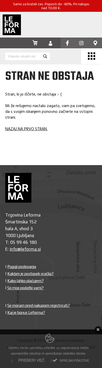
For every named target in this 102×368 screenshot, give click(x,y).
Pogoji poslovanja (21, 266)
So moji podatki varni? (25, 288)
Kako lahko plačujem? (25, 280)
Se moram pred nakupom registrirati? (38, 305)
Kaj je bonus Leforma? (26, 312)
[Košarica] (35, 43)
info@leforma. (24, 249)
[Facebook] (67, 43)
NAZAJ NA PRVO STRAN (26, 129)
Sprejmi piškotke (74, 360)
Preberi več (31, 360)
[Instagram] (81, 43)
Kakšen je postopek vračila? (30, 273)
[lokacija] (95, 43)
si (39, 249)
